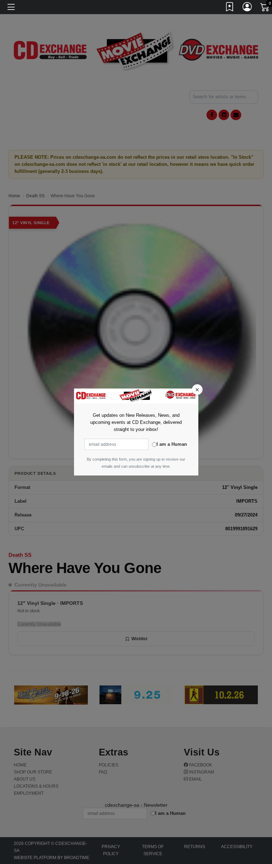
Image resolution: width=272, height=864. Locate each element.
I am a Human (172, 444)
